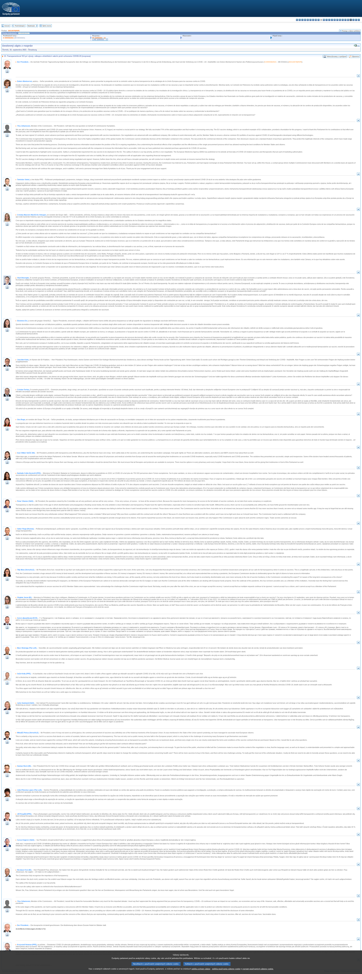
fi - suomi (356, 20)
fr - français (318, 20)
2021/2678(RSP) (14, 30)
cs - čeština (302, 20)
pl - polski (343, 20)
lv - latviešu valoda (329, 20)
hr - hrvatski (324, 20)
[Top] (358, 76)
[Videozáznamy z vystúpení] (7, 72)
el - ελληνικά (313, 20)
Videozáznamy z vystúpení (337, 56)
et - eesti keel (310, 20)
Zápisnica (355, 56)
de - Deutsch (308, 20)
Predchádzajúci (20, 26)
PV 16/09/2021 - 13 (98, 38)
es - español (300, 20)
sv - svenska (359, 20)
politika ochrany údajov (201, 969)
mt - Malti (337, 20)
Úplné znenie (46, 26)
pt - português (345, 20)
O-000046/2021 (8, 38)
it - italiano (327, 20)
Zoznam (7, 26)
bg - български (297, 20)
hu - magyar (335, 20)
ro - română (348, 20)
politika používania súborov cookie (226, 969)
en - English (316, 20)
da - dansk (305, 20)
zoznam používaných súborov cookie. (258, 969)
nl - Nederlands (340, 20)
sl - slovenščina (353, 20)
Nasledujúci (31, 26)
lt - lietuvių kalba (332, 20)
